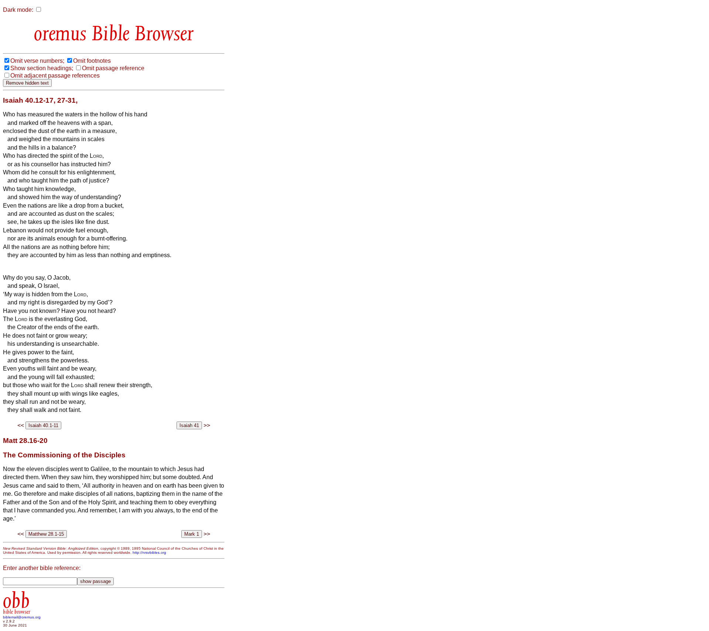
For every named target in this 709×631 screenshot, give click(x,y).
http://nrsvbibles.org (149, 552)
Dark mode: (18, 10)
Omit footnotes (92, 61)
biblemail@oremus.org (22, 617)
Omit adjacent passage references (55, 75)
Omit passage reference (113, 68)
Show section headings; (41, 68)
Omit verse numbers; (37, 61)
